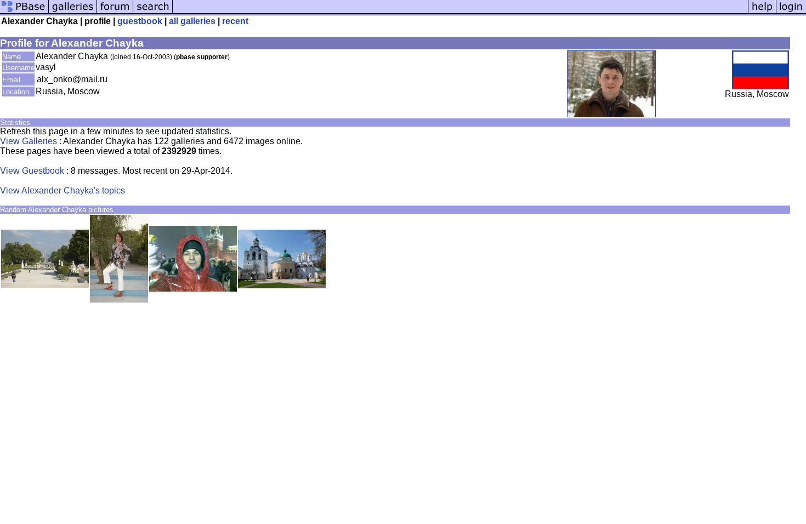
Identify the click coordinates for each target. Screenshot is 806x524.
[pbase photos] (24, 12)
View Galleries (28, 141)
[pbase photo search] (153, 12)
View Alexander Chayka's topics (62, 190)
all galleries (192, 21)
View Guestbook (32, 170)
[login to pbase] (791, 12)
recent (235, 21)
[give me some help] (762, 12)
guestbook (139, 21)
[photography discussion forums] (115, 12)
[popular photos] (460, 12)
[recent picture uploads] (73, 12)
